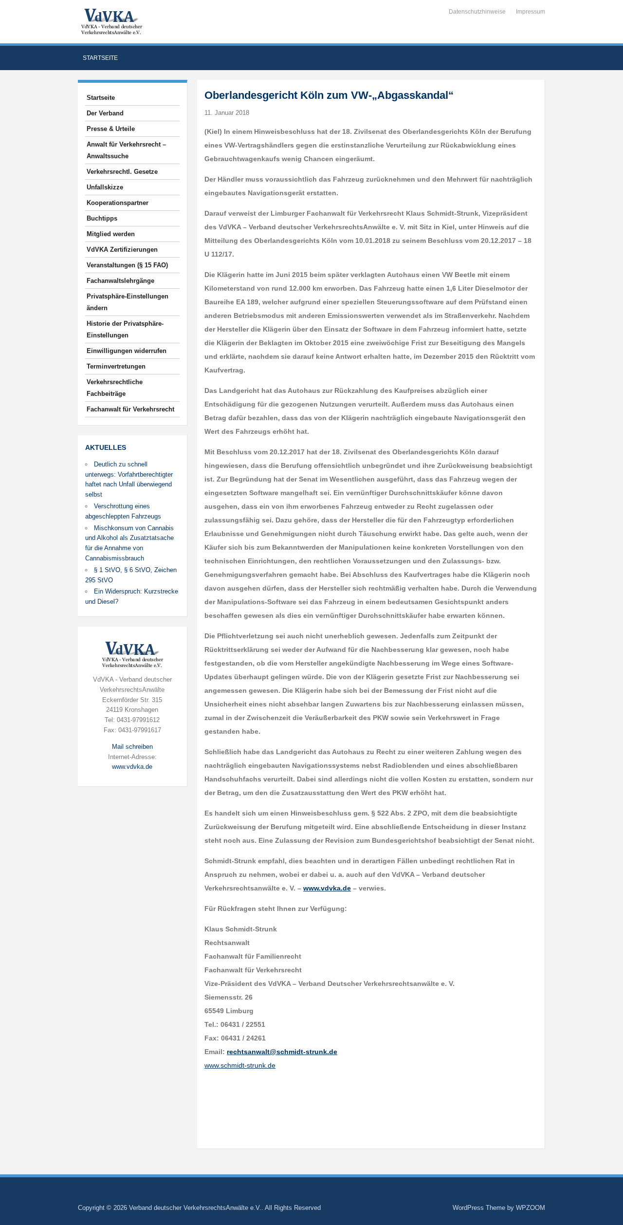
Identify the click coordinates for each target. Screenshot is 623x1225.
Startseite (100, 58)
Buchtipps (102, 218)
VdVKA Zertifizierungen (122, 249)
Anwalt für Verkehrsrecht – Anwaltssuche (126, 150)
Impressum (530, 11)
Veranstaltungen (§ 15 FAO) (127, 265)
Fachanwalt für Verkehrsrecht (130, 409)
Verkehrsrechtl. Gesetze (122, 171)
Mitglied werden (111, 234)
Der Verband (105, 113)
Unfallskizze (105, 187)
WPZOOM (530, 1207)
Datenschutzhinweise (477, 11)
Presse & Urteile (111, 128)
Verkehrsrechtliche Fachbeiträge (115, 387)
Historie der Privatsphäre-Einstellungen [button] (125, 329)
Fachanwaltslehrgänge (120, 280)
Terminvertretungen (116, 366)
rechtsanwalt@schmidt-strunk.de (282, 1052)
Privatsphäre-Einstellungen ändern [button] (127, 302)
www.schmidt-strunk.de (239, 1065)
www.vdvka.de (132, 766)
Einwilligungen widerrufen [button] (126, 350)
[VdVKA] (111, 21)
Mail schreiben (132, 746)
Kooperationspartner (117, 202)
